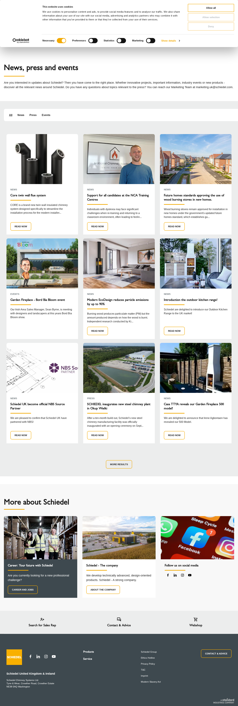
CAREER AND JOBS (23, 589)
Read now (21, 226)
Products (88, 651)
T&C (143, 669)
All (10, 115)
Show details (168, 40)
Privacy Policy (148, 663)
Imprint (144, 675)
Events (46, 115)
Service (87, 659)
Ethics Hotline (148, 658)
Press (33, 115)
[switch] (93, 40)
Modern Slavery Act (151, 681)
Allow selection (211, 17)
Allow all (211, 7)
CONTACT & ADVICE (216, 653)
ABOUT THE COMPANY (103, 589)
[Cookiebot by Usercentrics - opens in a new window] (21, 40)
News (20, 115)
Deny (211, 26)
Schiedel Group (149, 652)
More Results (119, 464)
